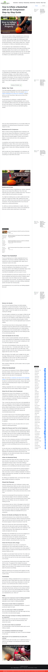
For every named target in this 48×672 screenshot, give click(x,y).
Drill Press (36, 374)
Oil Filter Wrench (37, 445)
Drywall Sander (37, 411)
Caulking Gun (37, 393)
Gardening (21, 2)
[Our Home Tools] (5, 2)
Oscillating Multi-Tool (38, 410)
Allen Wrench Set (37, 419)
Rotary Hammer (37, 405)
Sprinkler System (37, 422)
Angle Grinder (37, 376)
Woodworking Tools (38, 428)
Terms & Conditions (31, 667)
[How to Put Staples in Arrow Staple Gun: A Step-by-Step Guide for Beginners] (36, 256)
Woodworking (26, 2)
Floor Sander (37, 396)
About (12, 667)
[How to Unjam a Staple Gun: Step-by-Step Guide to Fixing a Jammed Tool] (36, 185)
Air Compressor (37, 433)
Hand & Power (33, 2)
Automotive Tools (37, 431)
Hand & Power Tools (38, 370)
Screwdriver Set (37, 399)
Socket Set (36, 402)
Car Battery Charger (38, 437)
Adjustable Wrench (38, 408)
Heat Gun (36, 382)
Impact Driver (37, 377)
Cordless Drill (37, 371)
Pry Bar (36, 414)
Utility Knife (36, 388)
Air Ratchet (36, 448)
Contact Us (21, 667)
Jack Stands (37, 436)
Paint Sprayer (37, 373)
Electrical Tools (37, 425)
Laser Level (36, 385)
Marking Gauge (37, 416)
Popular (36, 5)
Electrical (38, 2)
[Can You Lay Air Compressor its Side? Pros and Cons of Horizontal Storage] (4, 232)
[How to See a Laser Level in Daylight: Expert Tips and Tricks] (36, 44)
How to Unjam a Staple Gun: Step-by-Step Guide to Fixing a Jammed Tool (43, 152)
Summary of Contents (15, 85)
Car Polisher (36, 442)
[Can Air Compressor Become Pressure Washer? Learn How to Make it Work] (4, 250)
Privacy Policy (25, 667)
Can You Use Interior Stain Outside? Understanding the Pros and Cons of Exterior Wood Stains (42, 295)
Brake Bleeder (37, 439)
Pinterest (35, 667)
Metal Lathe (36, 397)
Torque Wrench (37, 434)
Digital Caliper (37, 413)
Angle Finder (37, 407)
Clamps (36, 390)
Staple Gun (36, 379)
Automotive (15, 2)
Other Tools (43, 2)
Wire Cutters (37, 394)
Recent (44, 5)
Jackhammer (37, 391)
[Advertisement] (16, 63)
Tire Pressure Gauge (38, 440)
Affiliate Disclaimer (16, 667)
